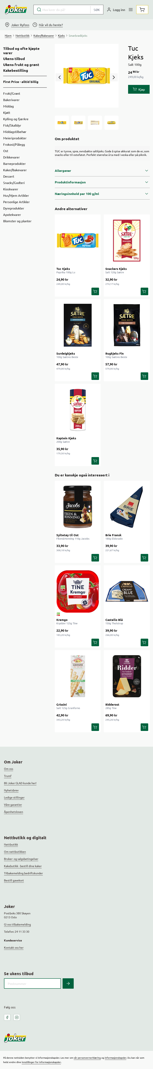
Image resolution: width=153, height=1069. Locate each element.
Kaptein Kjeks (66, 438)
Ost (5, 151)
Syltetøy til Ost (67, 535)
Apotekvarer (12, 214)
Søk (97, 10)
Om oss (8, 768)
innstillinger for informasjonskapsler (41, 1062)
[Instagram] (17, 1017)
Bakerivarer (11, 100)
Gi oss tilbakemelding (17, 924)
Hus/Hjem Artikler (16, 195)
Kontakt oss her (14, 947)
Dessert (8, 176)
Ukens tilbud (14, 58)
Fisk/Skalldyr (12, 125)
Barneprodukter (14, 163)
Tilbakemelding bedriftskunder (23, 873)
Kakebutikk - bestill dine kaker (23, 866)
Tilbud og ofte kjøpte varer (21, 50)
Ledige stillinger (14, 797)
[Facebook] (7, 1017)
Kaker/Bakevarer (15, 170)
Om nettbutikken (15, 851)
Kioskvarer (10, 189)
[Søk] (68, 983)
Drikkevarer (11, 157)
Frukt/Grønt (11, 93)
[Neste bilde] (114, 77)
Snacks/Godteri (14, 183)
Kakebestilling (15, 70)
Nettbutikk (11, 844)
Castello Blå (114, 620)
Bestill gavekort (14, 880)
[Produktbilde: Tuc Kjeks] (62, 123)
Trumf (7, 776)
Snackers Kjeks (116, 269)
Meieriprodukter (14, 138)
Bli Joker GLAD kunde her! (20, 783)
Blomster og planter (17, 221)
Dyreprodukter (13, 208)
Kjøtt (6, 112)
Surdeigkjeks (65, 353)
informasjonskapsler (115, 1057)
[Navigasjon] (130, 9)
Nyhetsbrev (11, 790)
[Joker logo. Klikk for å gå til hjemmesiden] (16, 9)
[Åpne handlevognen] (142, 9)
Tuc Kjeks (63, 269)
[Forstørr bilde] (87, 76)
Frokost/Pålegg (14, 144)
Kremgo (62, 620)
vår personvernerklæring (87, 1057)
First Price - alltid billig (20, 82)
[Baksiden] (95, 123)
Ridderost (112, 704)
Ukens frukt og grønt (21, 64)
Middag (8, 106)
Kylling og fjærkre (15, 119)
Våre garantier (13, 804)
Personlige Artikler (16, 202)
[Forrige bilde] (60, 77)
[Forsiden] (78, 123)
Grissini (61, 704)
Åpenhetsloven (13, 811)
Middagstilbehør (14, 132)
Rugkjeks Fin (114, 353)
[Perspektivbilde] (111, 123)
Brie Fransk (113, 535)
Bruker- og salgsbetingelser (21, 859)
